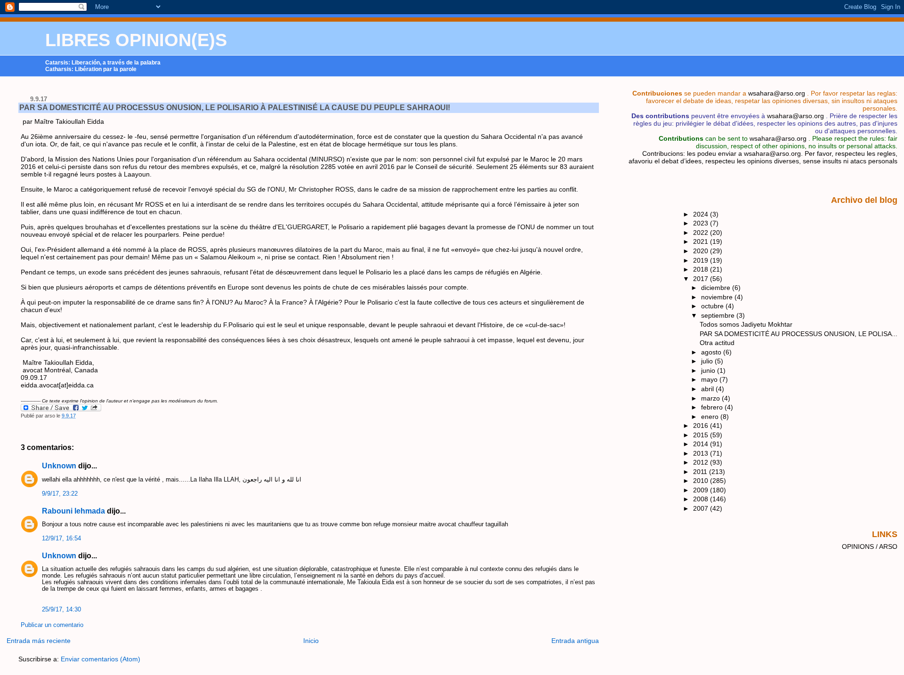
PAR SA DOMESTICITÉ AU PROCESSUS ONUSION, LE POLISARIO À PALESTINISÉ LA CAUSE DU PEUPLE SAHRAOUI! (234, 108)
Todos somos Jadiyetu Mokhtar (746, 324)
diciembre (716, 287)
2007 (701, 508)
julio (708, 361)
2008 (701, 499)
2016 (701, 425)
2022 (701, 232)
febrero (713, 407)
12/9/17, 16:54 (61, 538)
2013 (701, 453)
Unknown (59, 466)
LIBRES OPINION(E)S (136, 40)
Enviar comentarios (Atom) (100, 659)
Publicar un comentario (52, 625)
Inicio (311, 640)
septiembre (718, 315)
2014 (701, 444)
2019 (701, 260)
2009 (701, 490)
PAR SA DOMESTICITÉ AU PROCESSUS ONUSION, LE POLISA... (798, 334)
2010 (701, 480)
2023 (701, 223)
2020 (701, 251)
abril (708, 389)
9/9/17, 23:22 (60, 493)
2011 (701, 471)
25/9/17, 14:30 (61, 609)
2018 (701, 269)
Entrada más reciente (39, 640)
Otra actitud (717, 342)
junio (709, 370)
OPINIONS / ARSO (869, 546)
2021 (701, 241)
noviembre (717, 297)
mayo (710, 379)
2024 (701, 214)
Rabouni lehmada (73, 511)
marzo (711, 398)
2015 (701, 435)
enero (710, 416)
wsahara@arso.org (776, 93)
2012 (701, 462)
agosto (712, 352)
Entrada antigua (575, 640)
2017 (701, 278)
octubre (713, 306)
